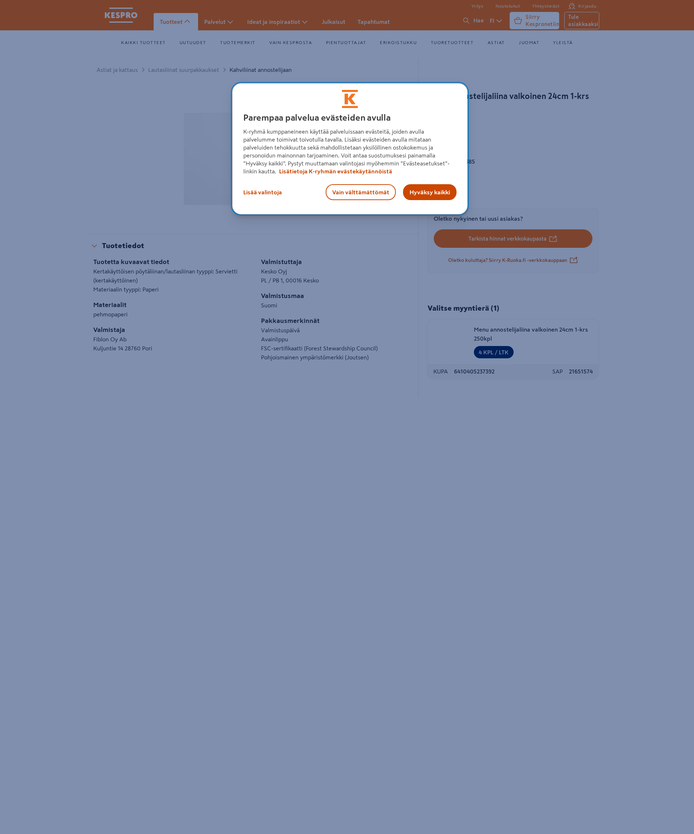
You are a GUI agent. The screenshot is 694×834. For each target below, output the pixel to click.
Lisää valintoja (262, 192)
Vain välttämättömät (360, 192)
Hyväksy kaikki (430, 192)
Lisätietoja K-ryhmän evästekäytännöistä (335, 171)
